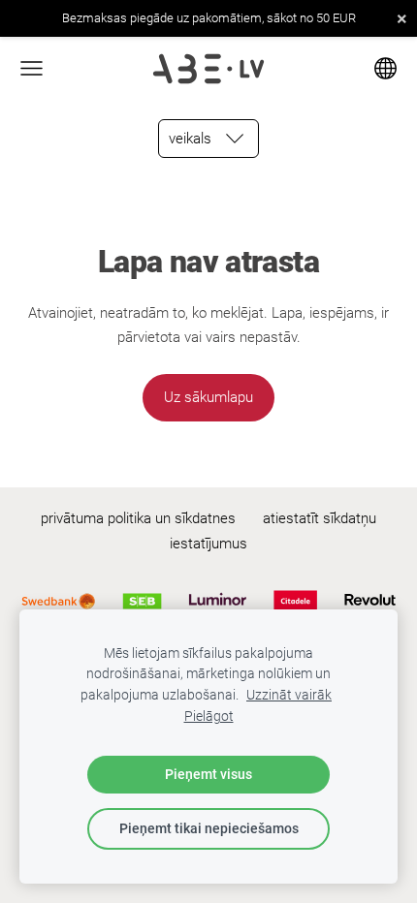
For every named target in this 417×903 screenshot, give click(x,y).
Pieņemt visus (208, 774)
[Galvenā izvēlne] (31, 68)
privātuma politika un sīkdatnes (138, 518)
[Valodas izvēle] (385, 68)
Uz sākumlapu (208, 397)
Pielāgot (209, 716)
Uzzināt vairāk (289, 694)
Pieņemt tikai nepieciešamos (209, 828)
